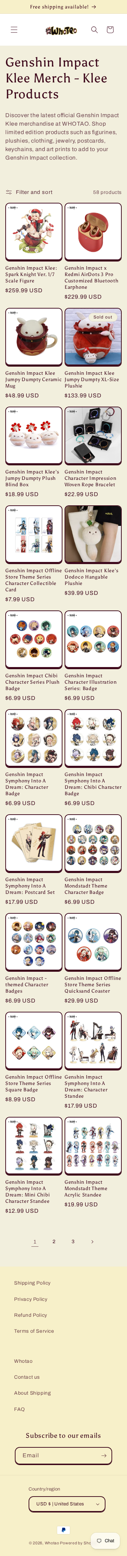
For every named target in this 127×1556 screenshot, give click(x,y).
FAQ (19, 1409)
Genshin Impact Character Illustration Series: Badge (91, 681)
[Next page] (92, 1242)
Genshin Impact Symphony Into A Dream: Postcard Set (30, 885)
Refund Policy (30, 1315)
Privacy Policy (30, 1299)
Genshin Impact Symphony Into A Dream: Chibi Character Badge (93, 784)
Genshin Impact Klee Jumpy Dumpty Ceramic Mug (33, 379)
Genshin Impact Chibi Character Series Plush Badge (32, 681)
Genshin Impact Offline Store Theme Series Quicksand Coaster (93, 984)
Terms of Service (34, 1331)
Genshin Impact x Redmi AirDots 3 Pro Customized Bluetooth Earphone (91, 277)
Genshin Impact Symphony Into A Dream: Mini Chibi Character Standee (27, 1191)
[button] (14, 30)
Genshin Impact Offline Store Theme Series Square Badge (33, 1083)
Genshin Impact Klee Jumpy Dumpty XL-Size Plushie (92, 379)
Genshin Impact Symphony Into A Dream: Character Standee (86, 1086)
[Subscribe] (103, 1455)
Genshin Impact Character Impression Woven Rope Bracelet (90, 478)
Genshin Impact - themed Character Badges (26, 984)
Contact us (27, 1377)
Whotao (23, 1361)
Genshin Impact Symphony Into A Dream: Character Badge (26, 784)
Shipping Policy (32, 1283)
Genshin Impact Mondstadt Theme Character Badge (86, 885)
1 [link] (35, 1242)
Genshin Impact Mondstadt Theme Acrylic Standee (86, 1188)
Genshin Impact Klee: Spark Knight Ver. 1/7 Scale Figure (31, 274)
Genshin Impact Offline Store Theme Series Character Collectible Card (33, 580)
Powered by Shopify (79, 1543)
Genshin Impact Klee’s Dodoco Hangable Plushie (92, 576)
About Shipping (32, 1393)
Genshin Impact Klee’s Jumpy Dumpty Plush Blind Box (32, 478)
